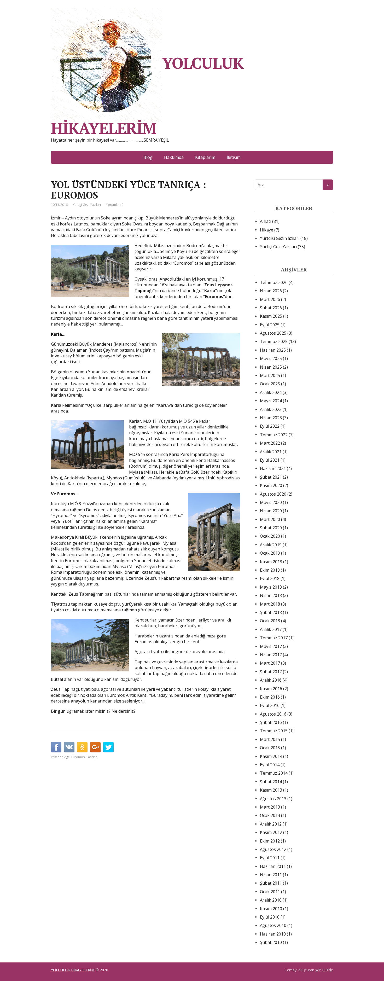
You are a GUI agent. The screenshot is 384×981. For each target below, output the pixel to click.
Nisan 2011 (271, 875)
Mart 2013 (270, 807)
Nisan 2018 (271, 595)
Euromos (78, 757)
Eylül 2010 (270, 917)
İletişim (234, 157)
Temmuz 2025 (274, 341)
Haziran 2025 (273, 350)
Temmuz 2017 (274, 638)
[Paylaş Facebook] (56, 747)
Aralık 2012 (271, 824)
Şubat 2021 (271, 477)
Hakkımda (174, 157)
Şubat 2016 (271, 722)
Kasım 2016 (271, 689)
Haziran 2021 (273, 468)
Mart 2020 (270, 519)
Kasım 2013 (271, 790)
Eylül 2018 (270, 578)
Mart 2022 (270, 443)
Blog (148, 157)
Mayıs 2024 (271, 401)
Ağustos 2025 (273, 333)
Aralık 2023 (271, 409)
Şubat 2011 (271, 883)
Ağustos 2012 (273, 849)
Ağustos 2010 (273, 925)
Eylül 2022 (270, 426)
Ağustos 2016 (273, 714)
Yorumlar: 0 (114, 204)
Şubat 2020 (271, 528)
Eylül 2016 (270, 705)
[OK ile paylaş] (82, 747)
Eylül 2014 (270, 765)
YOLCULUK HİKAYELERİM (147, 94)
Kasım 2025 (271, 316)
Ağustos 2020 (273, 494)
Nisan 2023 (271, 418)
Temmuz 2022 (274, 435)
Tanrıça (91, 757)
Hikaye (266, 230)
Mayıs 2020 (271, 502)
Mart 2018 (270, 604)
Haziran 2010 (273, 934)
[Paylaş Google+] (95, 747)
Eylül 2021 (270, 460)
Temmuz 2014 (274, 773)
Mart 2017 (270, 663)
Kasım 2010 (271, 909)
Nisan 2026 (271, 291)
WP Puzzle (324, 969)
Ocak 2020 (270, 536)
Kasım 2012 (271, 832)
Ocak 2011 (270, 892)
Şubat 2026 (271, 308)
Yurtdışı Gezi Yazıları (279, 238)
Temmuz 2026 (274, 282)
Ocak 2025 (270, 384)
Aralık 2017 (271, 629)
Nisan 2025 (271, 367)
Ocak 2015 (270, 748)
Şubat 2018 (271, 612)
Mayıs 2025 (271, 358)
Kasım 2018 (271, 562)
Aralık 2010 (271, 900)
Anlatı (265, 221)
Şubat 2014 (271, 782)
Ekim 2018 (270, 570)
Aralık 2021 (271, 452)
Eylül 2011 (270, 858)
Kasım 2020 (271, 485)
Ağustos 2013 (273, 799)
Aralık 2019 (271, 545)
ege (67, 757)
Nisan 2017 (271, 655)
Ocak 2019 (270, 553)
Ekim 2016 (270, 697)
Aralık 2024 (271, 392)
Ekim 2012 (270, 841)
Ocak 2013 (270, 815)
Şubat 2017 (271, 672)
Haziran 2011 (273, 866)
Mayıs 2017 (271, 646)
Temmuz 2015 (274, 731)
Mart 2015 (270, 739)
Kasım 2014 (271, 756)
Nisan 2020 (271, 511)
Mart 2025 (270, 375)
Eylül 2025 (270, 325)
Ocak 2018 (270, 621)
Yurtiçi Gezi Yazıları (87, 204)
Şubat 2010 (271, 942)
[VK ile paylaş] (69, 747)
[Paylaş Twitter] (108, 747)
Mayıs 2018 (271, 587)
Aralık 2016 (271, 680)
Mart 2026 (270, 299)
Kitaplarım (205, 157)
